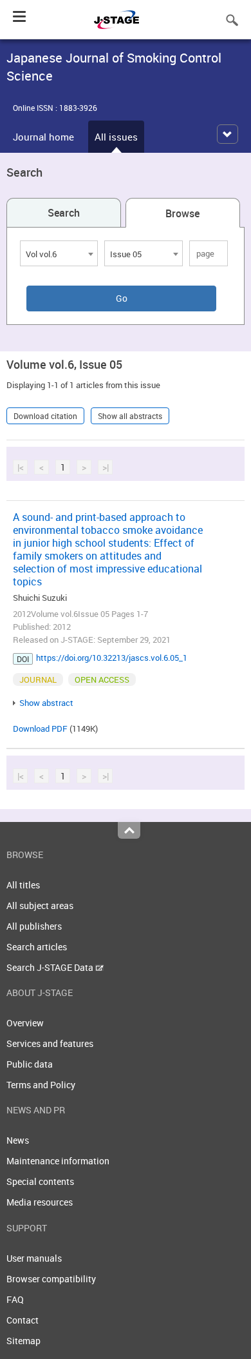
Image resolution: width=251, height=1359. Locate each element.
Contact (22, 1320)
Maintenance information (57, 1161)
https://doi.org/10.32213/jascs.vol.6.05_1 (111, 657)
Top (129, 830)
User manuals (34, 1258)
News (17, 1140)
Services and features (49, 1043)
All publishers (34, 926)
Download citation (45, 416)
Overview (25, 1023)
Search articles (36, 947)
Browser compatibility (51, 1279)
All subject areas (39, 905)
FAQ (15, 1299)
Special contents (40, 1181)
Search (64, 213)
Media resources (39, 1202)
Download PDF (40, 728)
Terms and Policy (40, 1085)
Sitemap (23, 1341)
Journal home (43, 136)
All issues (116, 136)
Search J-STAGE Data (50, 967)
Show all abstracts (130, 416)
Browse (182, 213)
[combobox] (59, 253)
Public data (29, 1064)
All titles (23, 885)
